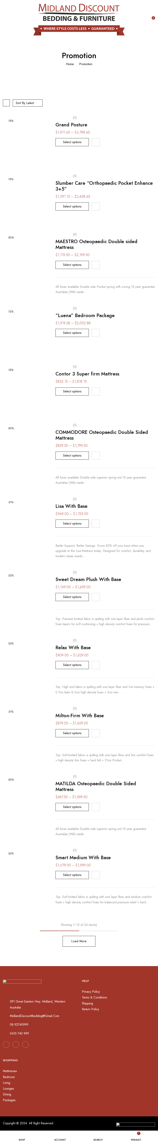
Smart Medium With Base (83, 857)
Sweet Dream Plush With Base (88, 579)
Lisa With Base (71, 506)
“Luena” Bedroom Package (85, 315)
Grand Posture (71, 124)
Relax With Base (73, 647)
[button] (152, 19)
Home (70, 64)
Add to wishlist (96, 142)
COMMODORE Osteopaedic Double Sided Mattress (101, 435)
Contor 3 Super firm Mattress (87, 373)
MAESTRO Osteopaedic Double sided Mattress (96, 244)
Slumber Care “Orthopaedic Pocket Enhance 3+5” (104, 186)
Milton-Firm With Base (79, 715)
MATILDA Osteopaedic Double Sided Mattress (95, 786)
